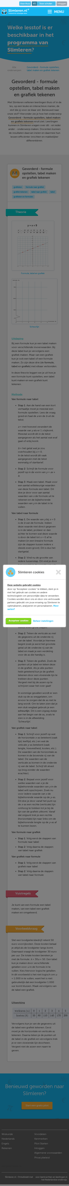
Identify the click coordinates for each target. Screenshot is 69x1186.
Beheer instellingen (43, 621)
